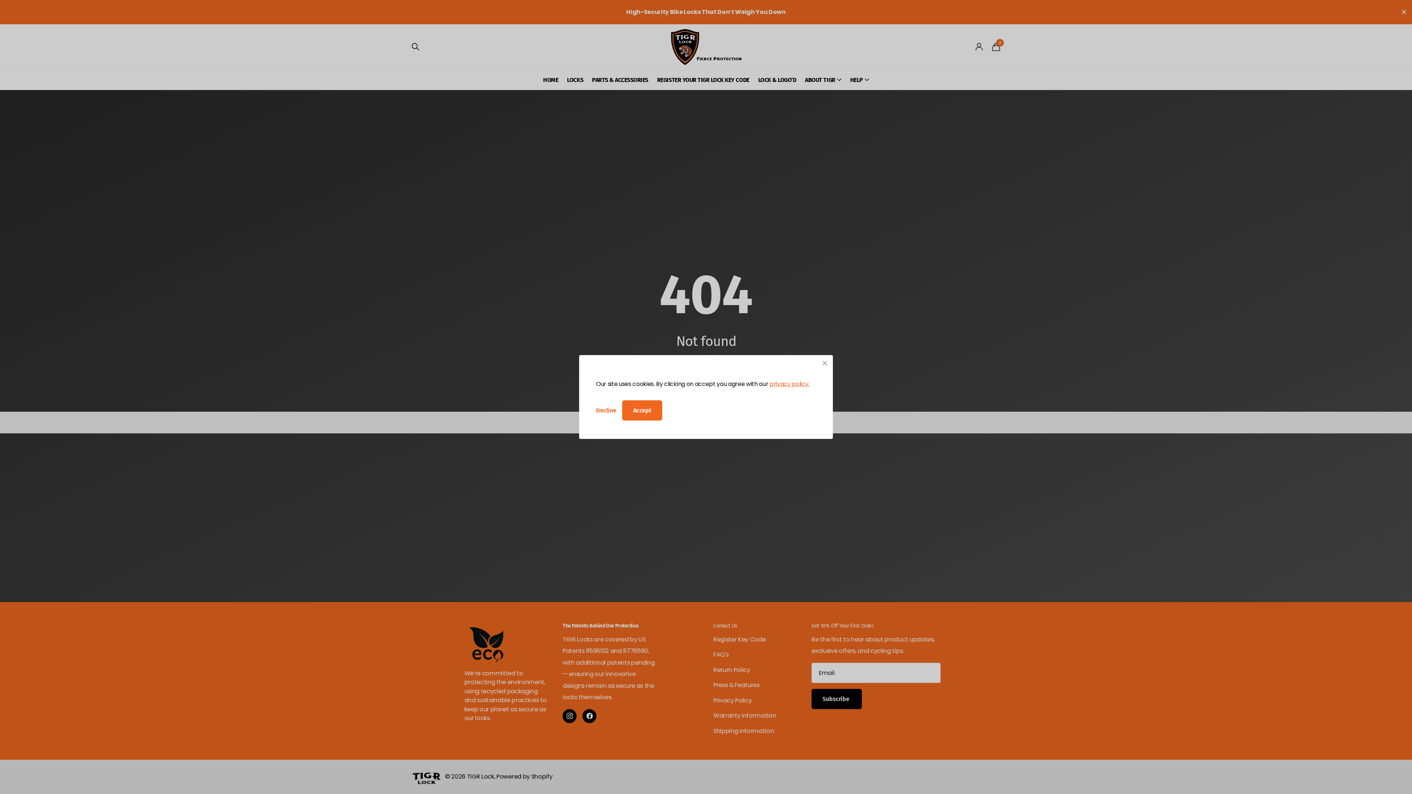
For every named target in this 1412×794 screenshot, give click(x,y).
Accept (642, 410)
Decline (606, 410)
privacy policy (789, 384)
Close (825, 363)
